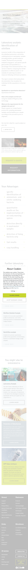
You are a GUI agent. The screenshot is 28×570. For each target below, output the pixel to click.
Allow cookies (14, 295)
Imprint (16, 288)
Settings (13, 291)
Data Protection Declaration (13, 286)
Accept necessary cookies (14, 300)
